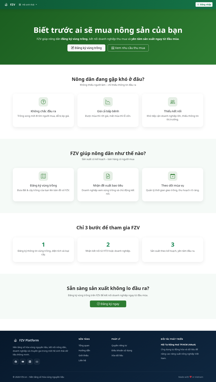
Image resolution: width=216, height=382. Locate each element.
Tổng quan (84, 345)
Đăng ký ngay (109, 304)
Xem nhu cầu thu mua (129, 48)
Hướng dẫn (84, 350)
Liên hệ (82, 360)
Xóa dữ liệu (117, 355)
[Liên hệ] (37, 362)
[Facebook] (16, 362)
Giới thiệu (83, 355)
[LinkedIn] (30, 362)
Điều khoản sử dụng (122, 350)
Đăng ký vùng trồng (88, 48)
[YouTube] (23, 362)
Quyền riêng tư (119, 345)
